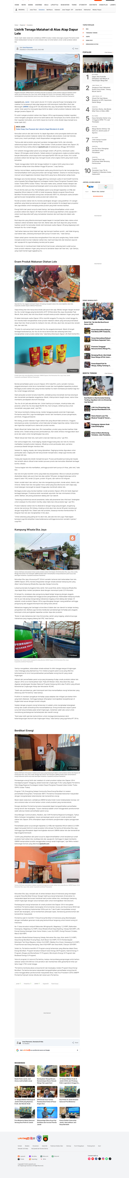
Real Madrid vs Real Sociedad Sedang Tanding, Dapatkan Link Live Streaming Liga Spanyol (97, 400)
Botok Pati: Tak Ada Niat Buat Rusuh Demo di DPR (96, 323)
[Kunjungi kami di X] (99, 1159)
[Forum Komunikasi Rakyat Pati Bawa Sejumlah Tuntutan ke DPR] (87, 339)
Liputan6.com (32, 1164)
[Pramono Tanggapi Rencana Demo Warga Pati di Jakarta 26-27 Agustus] (87, 348)
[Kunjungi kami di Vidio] (89, 1159)
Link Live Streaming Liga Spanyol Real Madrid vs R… (101, 408)
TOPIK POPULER (88, 25)
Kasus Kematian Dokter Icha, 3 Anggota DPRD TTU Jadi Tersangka (101, 120)
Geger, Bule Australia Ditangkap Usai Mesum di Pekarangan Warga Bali (100, 78)
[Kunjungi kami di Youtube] (92, 1159)
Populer (87, 52)
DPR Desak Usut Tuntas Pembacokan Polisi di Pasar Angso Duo (46, 1102)
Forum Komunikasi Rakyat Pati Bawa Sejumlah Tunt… (101, 339)
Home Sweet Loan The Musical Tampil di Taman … (101, 417)
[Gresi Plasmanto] (17, 48)
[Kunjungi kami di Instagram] (103, 1159)
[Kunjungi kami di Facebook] (96, 1159)
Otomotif (83, 5)
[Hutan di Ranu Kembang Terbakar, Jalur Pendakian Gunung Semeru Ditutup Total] (87, 434)
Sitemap (68, 1146)
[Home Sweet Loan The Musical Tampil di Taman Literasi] (87, 417)
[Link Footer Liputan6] (26, 1138)
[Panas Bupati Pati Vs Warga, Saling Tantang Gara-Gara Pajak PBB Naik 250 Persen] (87, 365)
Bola (46, 5)
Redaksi (27, 1146)
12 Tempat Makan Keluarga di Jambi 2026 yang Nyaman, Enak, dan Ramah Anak (25, 1102)
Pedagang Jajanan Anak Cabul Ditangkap (100, 425)
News (24, 5)
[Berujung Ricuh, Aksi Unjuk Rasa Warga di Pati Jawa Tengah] (87, 356)
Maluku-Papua (97, 9)
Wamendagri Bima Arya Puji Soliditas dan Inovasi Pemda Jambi (47, 1122)
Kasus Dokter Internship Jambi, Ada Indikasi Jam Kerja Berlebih (67, 1122)
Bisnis (30, 5)
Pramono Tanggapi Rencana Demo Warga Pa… (101, 348)
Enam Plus (103, 5)
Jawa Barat (78, 9)
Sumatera (42, 9)
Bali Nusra (50, 9)
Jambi (27, 102)
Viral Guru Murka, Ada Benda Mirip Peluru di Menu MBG (101, 110)
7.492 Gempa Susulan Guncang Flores (99, 140)
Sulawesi (57, 9)
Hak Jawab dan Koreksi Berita (39, 1148)
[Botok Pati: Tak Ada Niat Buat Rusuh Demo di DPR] (98, 311)
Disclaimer (36, 1146)
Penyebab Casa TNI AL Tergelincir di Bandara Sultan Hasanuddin (101, 172)
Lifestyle (54, 5)
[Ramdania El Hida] (20, 1042)
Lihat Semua (108, 52)
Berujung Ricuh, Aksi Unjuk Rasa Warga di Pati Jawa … (101, 356)
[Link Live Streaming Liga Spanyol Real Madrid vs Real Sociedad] (87, 408)
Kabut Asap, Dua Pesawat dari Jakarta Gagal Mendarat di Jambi (40, 129)
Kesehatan (65, 5)
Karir (99, 1146)
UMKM (25, 107)
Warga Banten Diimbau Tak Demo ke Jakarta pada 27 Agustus (101, 131)
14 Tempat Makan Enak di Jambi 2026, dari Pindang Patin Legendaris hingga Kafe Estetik (69, 1081)
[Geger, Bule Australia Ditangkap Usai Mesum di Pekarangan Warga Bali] (98, 64)
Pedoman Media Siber (56, 1146)
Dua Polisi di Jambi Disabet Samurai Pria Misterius (68, 1100)
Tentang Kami (91, 1146)
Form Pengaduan (79, 1146)
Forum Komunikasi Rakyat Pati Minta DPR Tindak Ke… (101, 331)
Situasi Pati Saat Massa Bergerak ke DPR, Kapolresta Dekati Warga (101, 100)
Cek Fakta (93, 5)
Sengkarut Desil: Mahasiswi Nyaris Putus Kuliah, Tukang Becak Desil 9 (101, 89)
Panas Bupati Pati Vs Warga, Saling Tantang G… (101, 365)
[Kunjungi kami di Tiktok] (110, 1159)
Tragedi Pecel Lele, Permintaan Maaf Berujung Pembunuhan (101, 161)
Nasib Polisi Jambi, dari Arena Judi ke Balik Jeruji (23, 1080)
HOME (17, 5)
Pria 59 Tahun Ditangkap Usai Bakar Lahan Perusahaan (100, 150)
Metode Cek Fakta (23, 1148)
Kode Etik (44, 1146)
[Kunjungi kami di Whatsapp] (106, 1159)
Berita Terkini (90, 373)
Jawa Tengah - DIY (67, 9)
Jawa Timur (33, 9)
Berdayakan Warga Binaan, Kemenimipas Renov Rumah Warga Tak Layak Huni (46, 1081)
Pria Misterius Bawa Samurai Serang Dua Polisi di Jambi (24, 1121)
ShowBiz (38, 5)
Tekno (74, 5)
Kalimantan (87, 9)
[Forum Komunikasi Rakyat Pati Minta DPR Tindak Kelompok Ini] (87, 331)
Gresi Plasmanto (28, 47)
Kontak (20, 1146)
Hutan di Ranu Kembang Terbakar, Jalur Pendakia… (101, 434)
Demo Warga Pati (90, 300)
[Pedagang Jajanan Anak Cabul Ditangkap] (87, 425)
